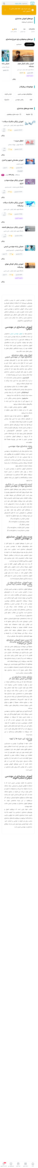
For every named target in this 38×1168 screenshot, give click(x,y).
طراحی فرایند (8, 94)
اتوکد (31, 100)
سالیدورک (6, 100)
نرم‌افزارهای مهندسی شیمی (25, 94)
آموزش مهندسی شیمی (16, 334)
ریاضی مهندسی (19, 100)
